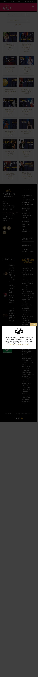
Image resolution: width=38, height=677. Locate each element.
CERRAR (33, 324)
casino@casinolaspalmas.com (19, 345)
